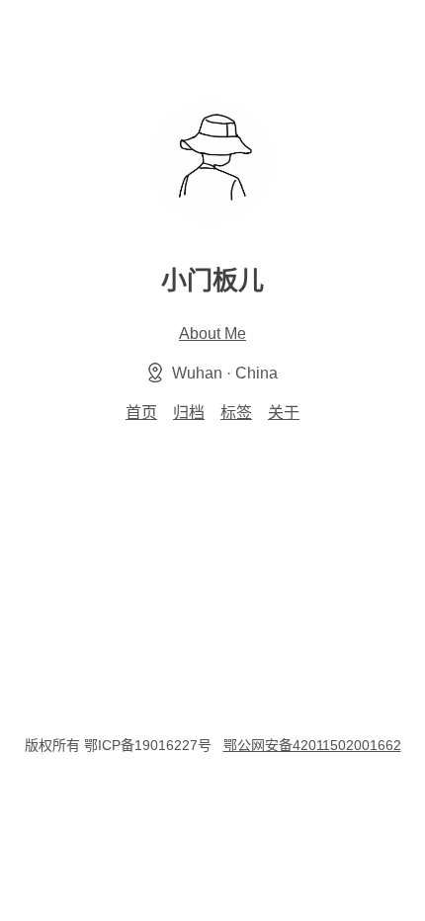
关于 (283, 412)
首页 (141, 412)
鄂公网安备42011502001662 (312, 745)
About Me (212, 333)
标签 (236, 412)
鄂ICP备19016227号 (148, 745)
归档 (189, 412)
